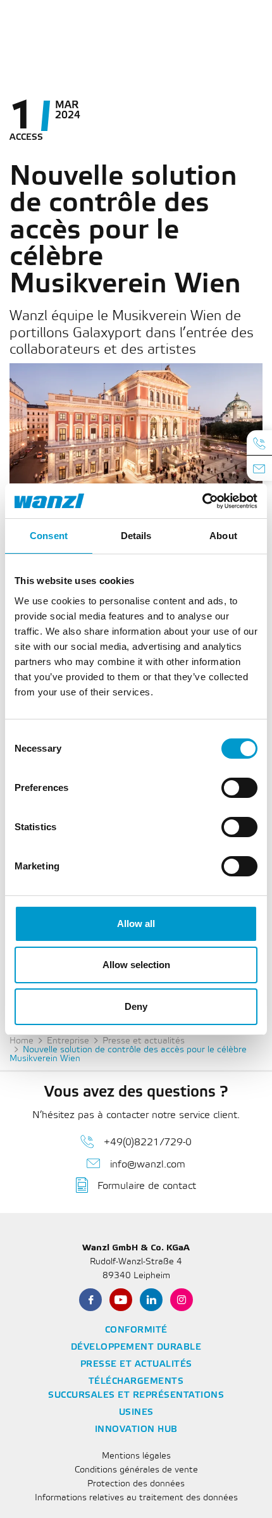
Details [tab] (136, 535)
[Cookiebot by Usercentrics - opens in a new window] (202, 501)
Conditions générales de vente (136, 1470)
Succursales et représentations (136, 1395)
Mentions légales (136, 1456)
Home (21, 1041)
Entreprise (68, 1041)
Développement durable (136, 1347)
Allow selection (136, 964)
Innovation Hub (136, 1430)
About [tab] (223, 535)
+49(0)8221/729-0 (148, 1142)
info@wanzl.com (147, 1164)
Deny (136, 1006)
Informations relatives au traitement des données (136, 1498)
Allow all (136, 923)
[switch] (239, 788)
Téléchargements (136, 1382)
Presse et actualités (143, 1041)
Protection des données (136, 1484)
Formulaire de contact (146, 1186)
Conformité (136, 1330)
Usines (136, 1413)
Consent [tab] (49, 535)
